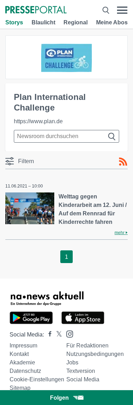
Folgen (59, 398)
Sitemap (20, 388)
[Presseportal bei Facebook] (48, 335)
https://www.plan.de (38, 121)
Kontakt (19, 354)
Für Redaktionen (87, 346)
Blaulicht (43, 22)
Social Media (82, 379)
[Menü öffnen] (122, 10)
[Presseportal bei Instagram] (67, 333)
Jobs (72, 362)
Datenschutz (25, 371)
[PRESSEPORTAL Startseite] (36, 10)
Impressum (23, 346)
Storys (14, 22)
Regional (75, 22)
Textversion (80, 371)
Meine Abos (112, 22)
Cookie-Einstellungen (37, 379)
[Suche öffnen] (106, 10)
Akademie (22, 362)
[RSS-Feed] (123, 161)
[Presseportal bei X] (57, 335)
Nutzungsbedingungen (95, 354)
